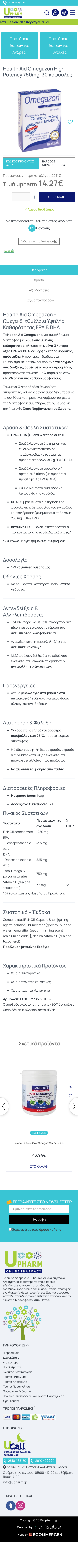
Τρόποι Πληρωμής (14, 1377)
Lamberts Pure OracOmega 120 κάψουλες (39, 1143)
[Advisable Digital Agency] (39, 1526)
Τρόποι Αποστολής (15, 1382)
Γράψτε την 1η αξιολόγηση (37, 241)
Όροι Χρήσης (11, 1401)
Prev (4, 1106)
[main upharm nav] (73, 12)
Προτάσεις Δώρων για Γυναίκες (58, 45)
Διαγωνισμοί (11, 1362)
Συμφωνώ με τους (36, 1229)
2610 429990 (44, 1460)
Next (73, 1106)
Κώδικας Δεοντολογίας (17, 1372)
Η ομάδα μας (11, 1353)
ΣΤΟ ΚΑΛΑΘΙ (57, 197)
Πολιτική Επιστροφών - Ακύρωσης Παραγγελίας (33, 1396)
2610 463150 (17, 1460)
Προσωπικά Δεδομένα (17, 1391)
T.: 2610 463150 (17, 2)
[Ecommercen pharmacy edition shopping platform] (39, 1535)
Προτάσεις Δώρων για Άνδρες (19, 45)
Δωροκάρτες (11, 1357)
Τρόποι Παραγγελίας (16, 1386)
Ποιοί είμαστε (12, 1367)
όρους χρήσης (50, 1229)
